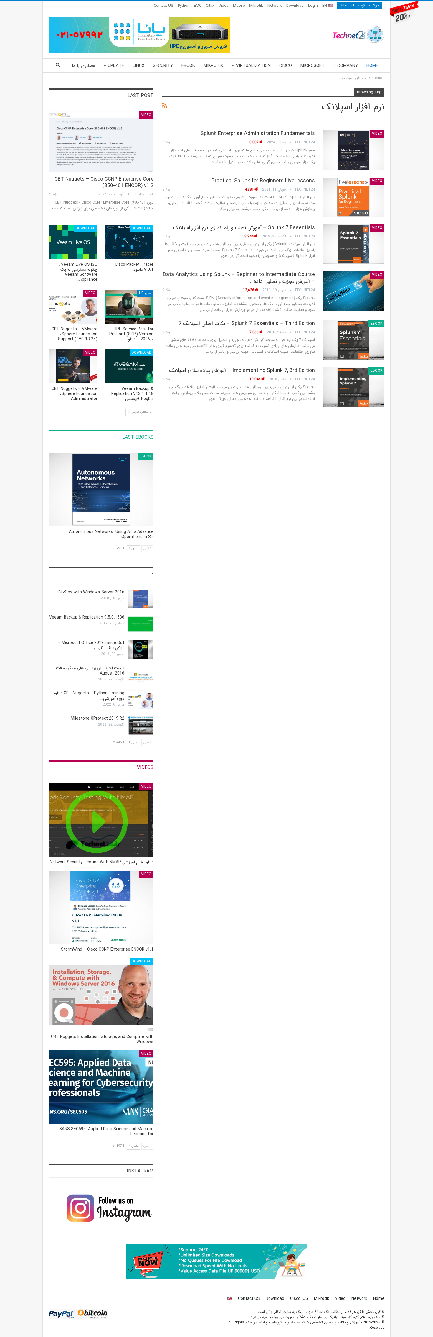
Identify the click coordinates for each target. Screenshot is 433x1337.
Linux (138, 65)
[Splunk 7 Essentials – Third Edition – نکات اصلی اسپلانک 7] (353, 340)
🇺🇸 (229, 1298)
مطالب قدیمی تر (139, 412)
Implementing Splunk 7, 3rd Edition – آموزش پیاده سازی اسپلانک (242, 370)
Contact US (163, 6)
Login (313, 6)
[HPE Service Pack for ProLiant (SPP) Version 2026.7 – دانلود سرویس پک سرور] (129, 307)
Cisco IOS (299, 1298)
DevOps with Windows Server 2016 (91, 592)
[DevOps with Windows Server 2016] (140, 599)
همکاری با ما (83, 65)
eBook (188, 65)
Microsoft (312, 65)
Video (224, 6)
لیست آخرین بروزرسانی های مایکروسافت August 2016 (90, 671)
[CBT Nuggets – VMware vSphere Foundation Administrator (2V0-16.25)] (73, 366)
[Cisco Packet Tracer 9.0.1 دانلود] (129, 242)
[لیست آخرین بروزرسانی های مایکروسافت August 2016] (140, 674)
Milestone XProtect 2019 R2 (97, 718)
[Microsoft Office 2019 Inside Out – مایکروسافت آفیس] (140, 649)
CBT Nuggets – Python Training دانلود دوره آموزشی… (88, 696)
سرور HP (145, 293)
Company (347, 65)
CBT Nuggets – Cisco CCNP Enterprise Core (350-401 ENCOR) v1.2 (103, 182)
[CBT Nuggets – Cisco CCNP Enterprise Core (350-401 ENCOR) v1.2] (101, 142)
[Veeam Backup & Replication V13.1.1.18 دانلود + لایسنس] (129, 366)
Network (274, 6)
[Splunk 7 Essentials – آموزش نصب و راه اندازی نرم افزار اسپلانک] (353, 244)
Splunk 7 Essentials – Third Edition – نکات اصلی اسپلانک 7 (247, 323)
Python (183, 6)
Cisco (285, 65)
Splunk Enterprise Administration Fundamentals (258, 133)
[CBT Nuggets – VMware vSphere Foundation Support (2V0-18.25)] (73, 307)
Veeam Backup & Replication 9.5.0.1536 (86, 617)
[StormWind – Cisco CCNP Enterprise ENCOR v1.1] (101, 907)
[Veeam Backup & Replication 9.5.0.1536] (140, 624)
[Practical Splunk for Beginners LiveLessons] (353, 197)
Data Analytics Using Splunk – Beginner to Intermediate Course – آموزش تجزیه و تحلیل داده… (239, 278)
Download (295, 6)
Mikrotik (256, 6)
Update (116, 65)
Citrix (210, 6)
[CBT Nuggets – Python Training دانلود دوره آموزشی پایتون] (140, 699)
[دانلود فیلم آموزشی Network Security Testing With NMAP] (101, 820)
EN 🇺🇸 (327, 6)
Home (372, 65)
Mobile (239, 6)
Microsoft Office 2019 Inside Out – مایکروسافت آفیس (91, 645)
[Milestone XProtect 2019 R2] (140, 725)
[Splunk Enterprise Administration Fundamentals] (353, 150)
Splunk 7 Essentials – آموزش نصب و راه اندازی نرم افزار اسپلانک (244, 228)
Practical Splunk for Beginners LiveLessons (263, 181)
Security (163, 65)
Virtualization (253, 65)
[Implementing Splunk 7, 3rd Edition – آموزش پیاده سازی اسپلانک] (353, 387)
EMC (197, 6)
